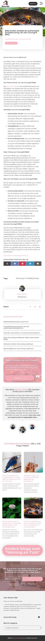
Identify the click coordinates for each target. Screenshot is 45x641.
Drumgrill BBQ (12, 86)
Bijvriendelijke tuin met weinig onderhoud (18, 348)
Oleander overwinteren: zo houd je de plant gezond (21, 333)
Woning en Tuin (11, 43)
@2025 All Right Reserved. (22, 638)
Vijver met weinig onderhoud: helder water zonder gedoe (21, 338)
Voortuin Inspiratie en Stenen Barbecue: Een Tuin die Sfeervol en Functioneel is (32, 524)
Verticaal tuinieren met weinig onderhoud (18, 344)
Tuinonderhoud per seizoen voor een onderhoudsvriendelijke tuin (16, 327)
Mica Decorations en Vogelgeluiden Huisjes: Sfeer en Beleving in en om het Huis (11, 478)
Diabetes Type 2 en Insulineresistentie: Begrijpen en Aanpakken (31, 478)
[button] (41, 3)
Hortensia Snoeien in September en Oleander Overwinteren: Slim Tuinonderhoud (11, 524)
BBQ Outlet (34, 278)
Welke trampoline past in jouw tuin (15, 322)
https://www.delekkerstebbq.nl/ (16, 255)
